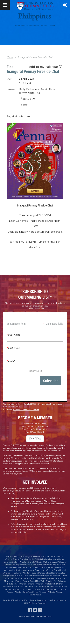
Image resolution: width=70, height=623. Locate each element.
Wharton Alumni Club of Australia (19, 559)
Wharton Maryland (37, 575)
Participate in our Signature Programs (27, 511)
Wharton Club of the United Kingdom (31, 592)
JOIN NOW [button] (35, 438)
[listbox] (46, 66)
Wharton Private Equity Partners (49, 584)
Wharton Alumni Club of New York (30, 581)
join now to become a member (26, 409)
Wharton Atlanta (57, 559)
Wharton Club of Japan (18, 575)
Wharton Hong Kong (12, 573)
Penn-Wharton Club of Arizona (49, 556)
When (9, 78)
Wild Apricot (31, 616)
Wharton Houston (30, 573)
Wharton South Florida (14, 589)
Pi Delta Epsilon (42, 559)
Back (10, 66)
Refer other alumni (19, 524)
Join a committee (18, 498)
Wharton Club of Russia (13, 586)
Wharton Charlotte (27, 562)
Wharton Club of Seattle (34, 586)
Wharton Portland (26, 584)
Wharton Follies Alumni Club (19, 567)
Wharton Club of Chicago (46, 562)
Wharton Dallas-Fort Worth (30, 564)
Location (11, 89)
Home (10, 57)
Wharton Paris (52, 581)
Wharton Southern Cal (56, 586)
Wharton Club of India (55, 570)
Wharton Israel (45, 573)
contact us (23, 471)
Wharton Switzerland (35, 589)
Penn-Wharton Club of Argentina (20, 556)
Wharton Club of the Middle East (29, 578)
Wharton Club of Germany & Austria (48, 567)
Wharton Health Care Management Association (24, 570)
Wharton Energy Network (54, 564)
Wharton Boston (11, 562)
